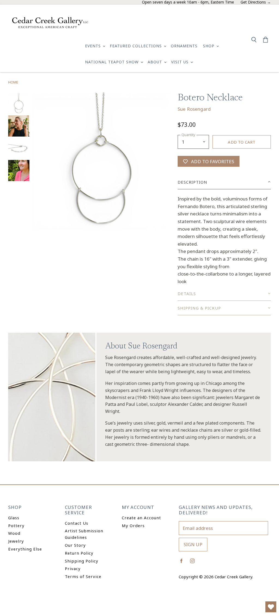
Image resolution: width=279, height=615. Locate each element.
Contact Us (76, 523)
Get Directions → (256, 2)
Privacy (73, 568)
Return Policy (79, 553)
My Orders (133, 525)
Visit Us (180, 61)
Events (93, 45)
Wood (14, 533)
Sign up (193, 544)
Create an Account (141, 517)
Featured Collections (136, 45)
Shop (209, 45)
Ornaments (184, 45)
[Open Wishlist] (270, 606)
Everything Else (25, 549)
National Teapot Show (112, 61)
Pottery (16, 525)
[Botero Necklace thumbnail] (18, 103)
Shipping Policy (81, 561)
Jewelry (16, 541)
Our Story (75, 545)
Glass (13, 517)
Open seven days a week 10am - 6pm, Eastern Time (188, 2)
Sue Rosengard (194, 109)
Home (13, 82)
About (155, 61)
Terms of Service (83, 576)
